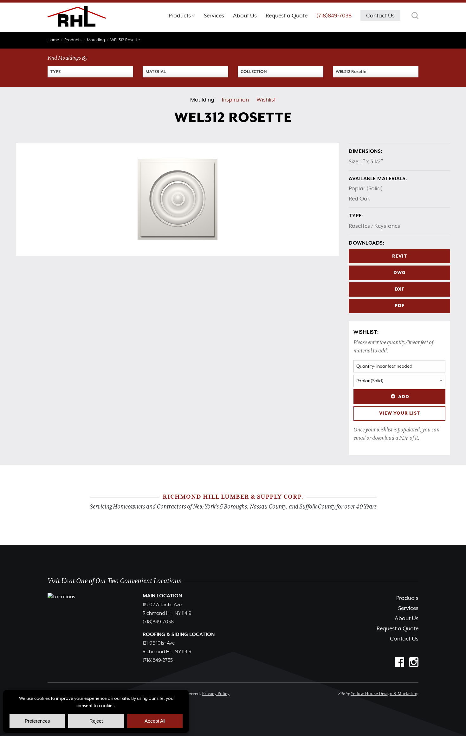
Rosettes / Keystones (374, 226)
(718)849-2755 (158, 660)
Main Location (162, 596)
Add (403, 396)
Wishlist (266, 99)
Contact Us (404, 638)
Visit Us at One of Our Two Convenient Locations (114, 581)
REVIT (399, 256)
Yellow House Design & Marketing (384, 693)
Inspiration (235, 99)
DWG (399, 272)
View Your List (399, 413)
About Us (406, 618)
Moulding (202, 99)
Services (408, 608)
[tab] (182, 17)
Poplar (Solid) (366, 188)
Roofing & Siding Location (179, 635)
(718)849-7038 (334, 15)
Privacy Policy (216, 693)
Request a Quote (397, 628)
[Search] (414, 15)
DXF (400, 289)
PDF (400, 305)
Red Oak (359, 198)
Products (407, 598)
